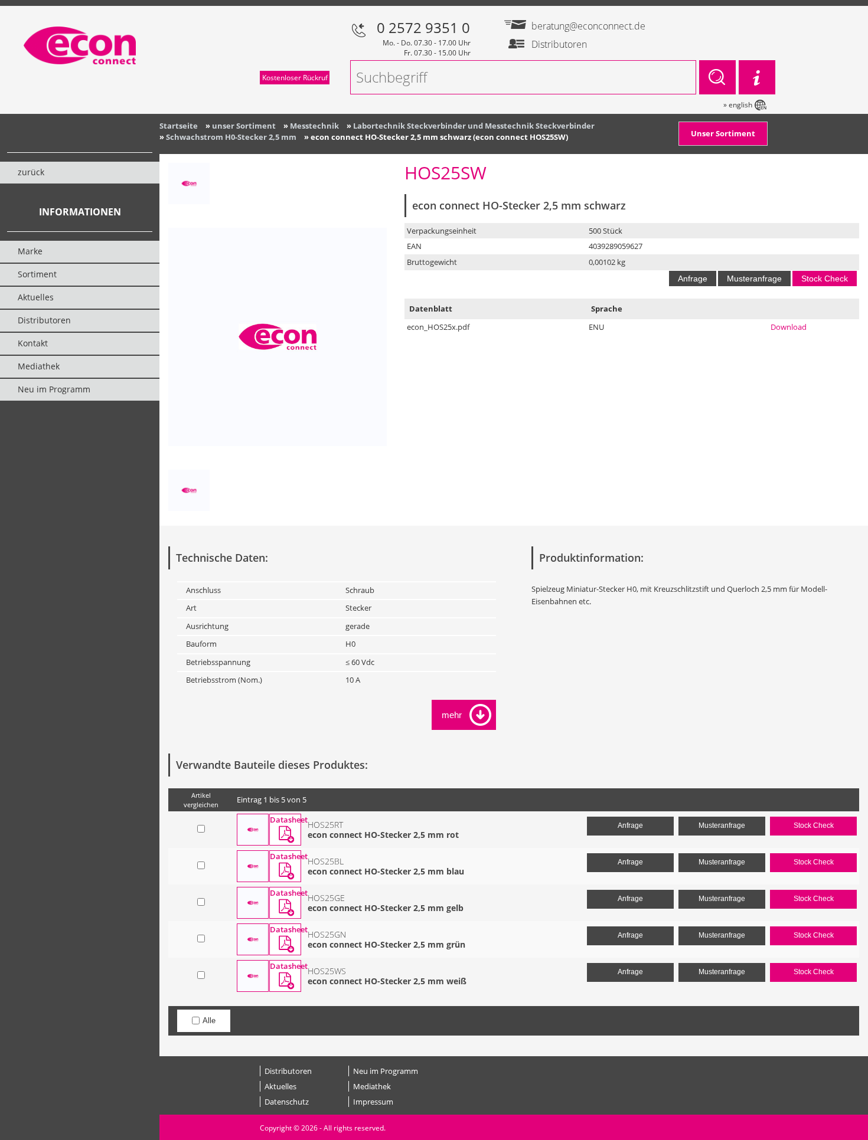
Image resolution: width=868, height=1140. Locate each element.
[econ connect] (188, 189)
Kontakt (33, 343)
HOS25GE (326, 897)
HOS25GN (327, 934)
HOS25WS (327, 971)
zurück (31, 172)
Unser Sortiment (723, 133)
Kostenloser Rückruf (295, 78)
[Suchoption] (757, 77)
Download (789, 327)
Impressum (373, 1101)
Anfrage (692, 278)
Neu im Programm (385, 1071)
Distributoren (288, 1071)
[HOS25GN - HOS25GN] (252, 939)
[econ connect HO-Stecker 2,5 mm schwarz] (277, 337)
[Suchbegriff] (717, 77)
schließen (452, 715)
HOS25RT (325, 824)
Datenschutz (287, 1101)
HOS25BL (326, 861)
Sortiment (37, 274)
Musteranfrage (754, 278)
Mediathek (372, 1086)
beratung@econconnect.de (576, 25)
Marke (30, 251)
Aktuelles (280, 1086)
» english (737, 105)
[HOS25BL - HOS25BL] (252, 866)
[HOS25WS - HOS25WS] (252, 976)
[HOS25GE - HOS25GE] (252, 902)
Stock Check (824, 278)
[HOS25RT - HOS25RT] (252, 829)
